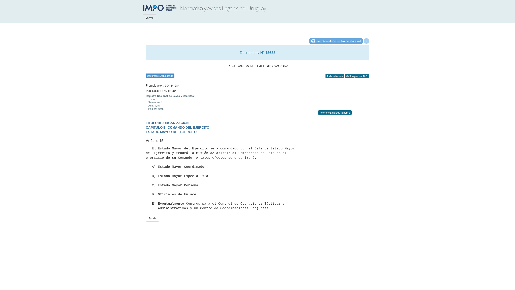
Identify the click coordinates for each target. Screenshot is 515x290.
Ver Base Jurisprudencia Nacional (338, 41)
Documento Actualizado (160, 75)
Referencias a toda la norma (334, 112)
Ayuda (152, 218)
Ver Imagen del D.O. (357, 76)
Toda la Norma (335, 76)
